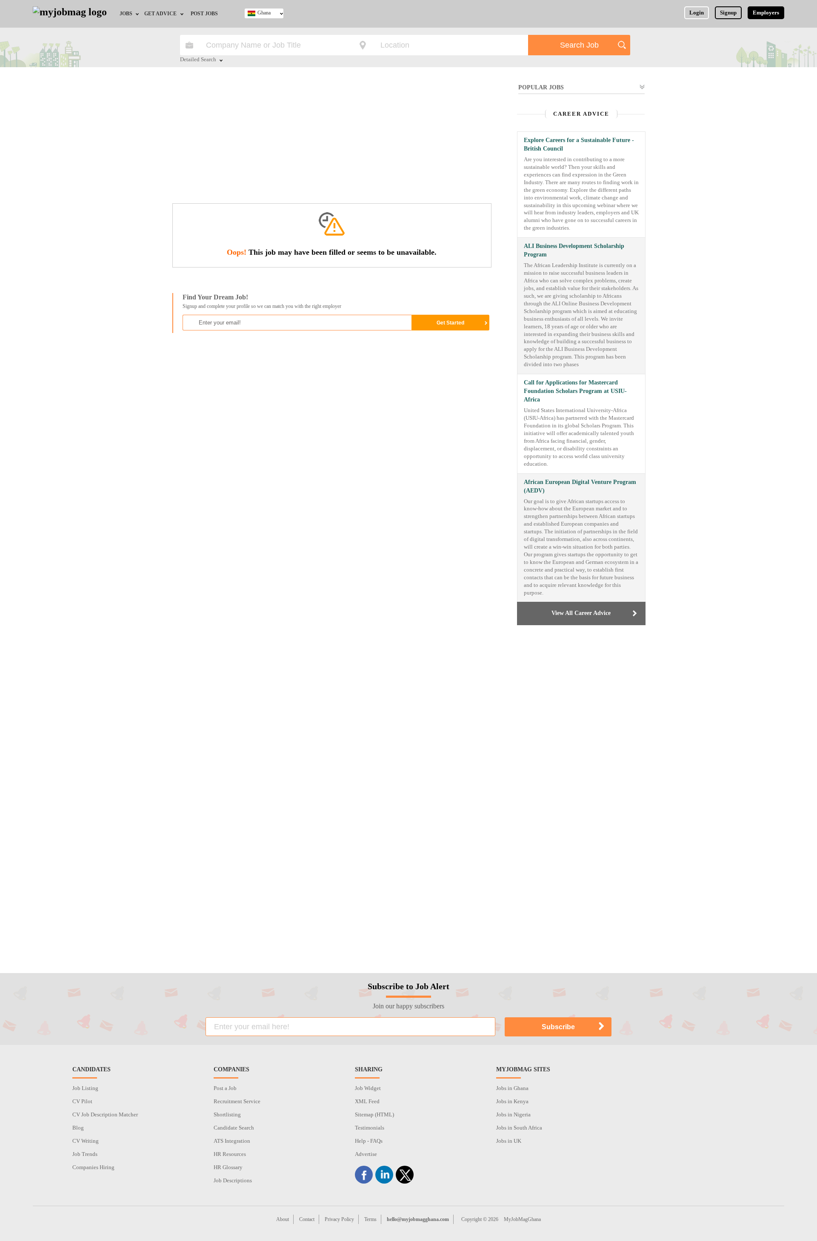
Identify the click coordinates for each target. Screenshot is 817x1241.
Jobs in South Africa (519, 1127)
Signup (728, 12)
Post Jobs (204, 14)
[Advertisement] (331, 139)
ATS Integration (232, 1141)
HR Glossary (228, 1167)
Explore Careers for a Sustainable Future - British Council (579, 144)
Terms (370, 1219)
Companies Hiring (93, 1167)
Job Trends (84, 1154)
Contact (306, 1219)
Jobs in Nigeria (513, 1114)
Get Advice (160, 14)
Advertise (366, 1154)
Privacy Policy (339, 1219)
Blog (78, 1127)
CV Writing (85, 1141)
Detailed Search (198, 60)
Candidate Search (234, 1127)
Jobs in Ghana (512, 1088)
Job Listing (85, 1088)
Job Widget (368, 1088)
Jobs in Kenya (512, 1101)
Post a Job (225, 1088)
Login (696, 12)
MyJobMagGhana (522, 1219)
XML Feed (367, 1101)
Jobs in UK (508, 1141)
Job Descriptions (233, 1180)
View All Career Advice (581, 613)
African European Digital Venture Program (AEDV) (580, 486)
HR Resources (230, 1154)
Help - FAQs (369, 1141)
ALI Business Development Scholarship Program (574, 250)
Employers (766, 12)
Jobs (126, 14)
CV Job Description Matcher (105, 1114)
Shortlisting (227, 1114)
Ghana (264, 13)
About (282, 1219)
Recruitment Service (237, 1101)
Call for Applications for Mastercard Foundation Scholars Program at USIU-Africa (575, 391)
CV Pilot (82, 1101)
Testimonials (369, 1127)
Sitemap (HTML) (374, 1114)
